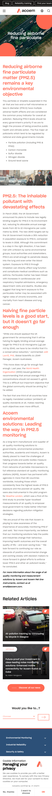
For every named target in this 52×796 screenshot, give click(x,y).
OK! (43, 792)
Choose (7, 716)
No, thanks (8, 792)
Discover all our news (29, 687)
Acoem (19, 579)
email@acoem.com (12, 586)
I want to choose (26, 791)
